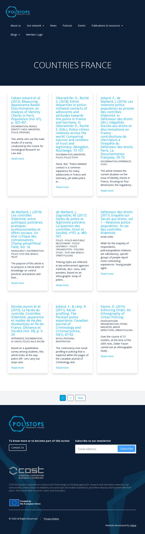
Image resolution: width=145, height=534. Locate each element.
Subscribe (126, 449)
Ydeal (133, 525)
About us (16, 25)
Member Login (34, 34)
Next (80, 398)
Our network (34, 25)
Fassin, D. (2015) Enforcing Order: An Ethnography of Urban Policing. (116, 311)
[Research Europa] (50, 502)
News (53, 25)
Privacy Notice (51, 518)
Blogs (14, 34)
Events (82, 25)
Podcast (67, 25)
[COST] (72, 472)
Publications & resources (106, 25)
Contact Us (17, 447)
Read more (17, 158)
